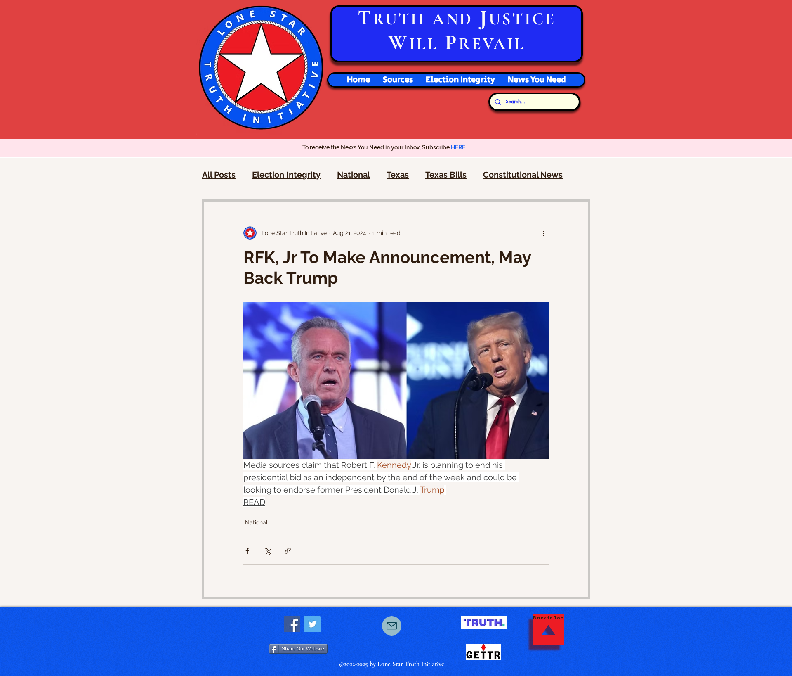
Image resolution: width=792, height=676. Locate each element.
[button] (460, 80)
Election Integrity (286, 175)
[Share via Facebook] (247, 551)
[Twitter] (312, 624)
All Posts (219, 175)
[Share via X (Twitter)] (267, 551)
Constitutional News (523, 175)
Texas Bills (446, 175)
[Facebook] (292, 624)
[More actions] (544, 233)
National (353, 175)
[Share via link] (288, 551)
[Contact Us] (391, 626)
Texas (398, 175)
